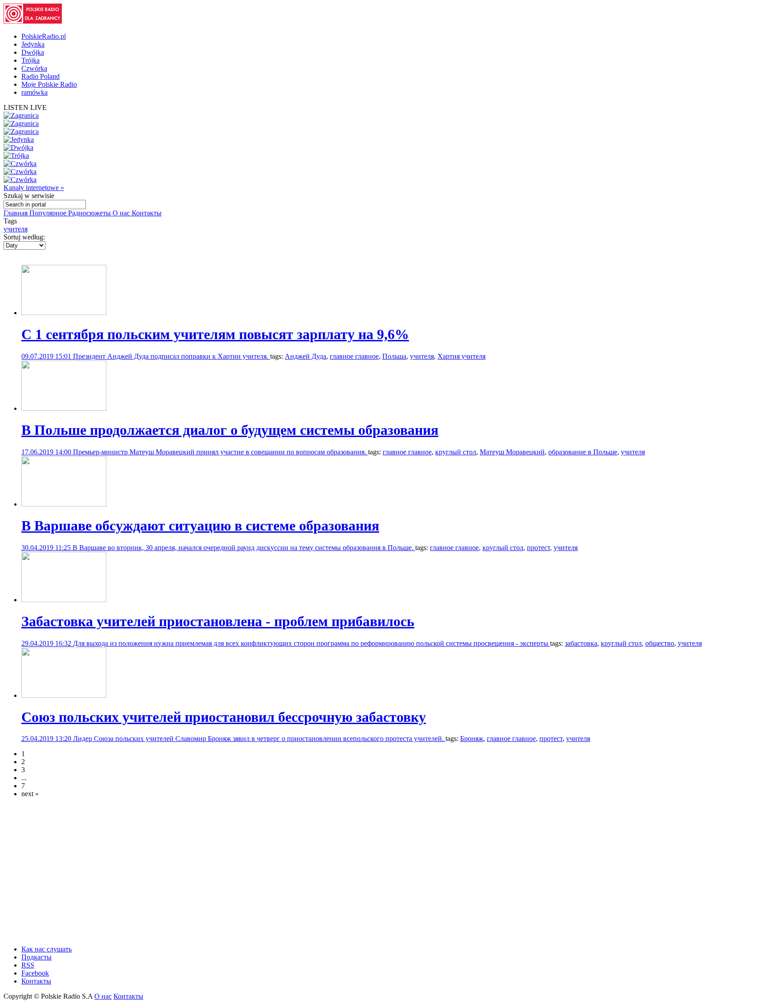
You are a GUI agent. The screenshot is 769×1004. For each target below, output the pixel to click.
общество (659, 643)
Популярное (48, 213)
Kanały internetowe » (34, 187)
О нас (122, 213)
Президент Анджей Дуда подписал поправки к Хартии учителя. (171, 356)
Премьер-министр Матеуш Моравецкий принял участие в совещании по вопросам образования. (220, 452)
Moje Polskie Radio (49, 84)
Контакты (147, 213)
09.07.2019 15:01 (47, 356)
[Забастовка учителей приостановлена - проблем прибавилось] (63, 599)
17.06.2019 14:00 (47, 452)
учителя (16, 229)
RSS (27, 965)
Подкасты (36, 957)
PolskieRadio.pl (43, 36)
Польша (394, 356)
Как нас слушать (46, 949)
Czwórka (34, 68)
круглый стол (455, 452)
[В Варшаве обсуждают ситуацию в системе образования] (63, 504)
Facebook (35, 973)
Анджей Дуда (305, 356)
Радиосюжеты (90, 213)
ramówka (34, 92)
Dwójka (32, 52)
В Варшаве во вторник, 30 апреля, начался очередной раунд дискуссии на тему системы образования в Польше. (244, 547)
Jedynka (33, 44)
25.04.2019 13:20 (47, 738)
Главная (16, 213)
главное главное (354, 356)
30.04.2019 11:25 (47, 547)
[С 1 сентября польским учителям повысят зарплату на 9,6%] (63, 312)
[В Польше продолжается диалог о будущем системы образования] (63, 408)
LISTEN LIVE (25, 107)
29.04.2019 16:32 (47, 643)
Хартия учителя (461, 356)
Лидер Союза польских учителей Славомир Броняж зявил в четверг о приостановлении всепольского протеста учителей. (259, 738)
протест (538, 547)
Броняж (471, 738)
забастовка (581, 643)
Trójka (30, 60)
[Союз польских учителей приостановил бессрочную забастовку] (63, 695)
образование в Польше (582, 452)
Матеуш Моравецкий (512, 452)
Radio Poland (40, 76)
